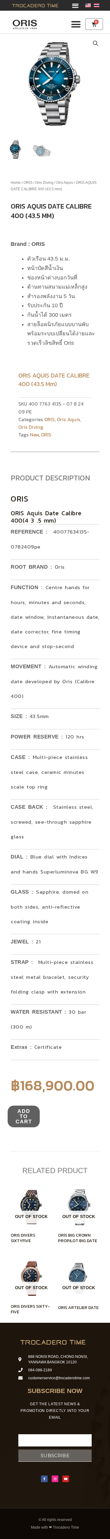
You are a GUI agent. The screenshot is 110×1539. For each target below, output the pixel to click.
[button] (75, 5)
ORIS (28, 183)
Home (16, 183)
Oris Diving (44, 183)
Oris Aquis (64, 183)
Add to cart (24, 1116)
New (34, 434)
